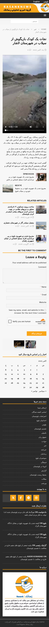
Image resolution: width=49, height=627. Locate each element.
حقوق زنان (42, 437)
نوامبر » (34, 391)
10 (24, 374)
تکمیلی (43, 433)
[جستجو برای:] (24, 21)
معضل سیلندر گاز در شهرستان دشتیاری (19, 223)
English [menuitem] (36, 2)
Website (42, 302)
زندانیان (43, 454)
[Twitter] (13, 498)
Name (43, 287)
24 (24, 383)
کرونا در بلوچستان (39, 466)
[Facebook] (21, 498)
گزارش (43, 470)
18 (18, 378)
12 (12, 374)
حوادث (44, 441)
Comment (42, 267)
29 (37, 387)
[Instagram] (36, 498)
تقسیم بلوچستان (40, 429)
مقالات (44, 479)
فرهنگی (43, 462)
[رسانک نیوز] (24, 11)
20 (6, 378)
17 (24, 378)
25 (18, 383)
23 (31, 383)
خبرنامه (43, 450)
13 (6, 374)
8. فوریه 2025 (26, 217)
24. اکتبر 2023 (38, 50)
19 (12, 378)
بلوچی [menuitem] (46, 2)
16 (31, 378)
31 (24, 387)
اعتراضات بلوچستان (39, 416)
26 (12, 383)
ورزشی (43, 483)
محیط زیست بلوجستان (38, 475)
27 (6, 383)
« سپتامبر (42, 391)
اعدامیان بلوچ (41, 420)
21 (43, 383)
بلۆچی (44, 425)
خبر (45, 445)
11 (18, 374)
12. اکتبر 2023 (26, 226)
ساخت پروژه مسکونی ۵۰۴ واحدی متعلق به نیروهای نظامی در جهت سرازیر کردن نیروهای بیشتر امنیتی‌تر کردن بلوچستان (20, 210)
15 (37, 378)
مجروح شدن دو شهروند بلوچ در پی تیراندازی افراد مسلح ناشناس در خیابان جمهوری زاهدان (19, 238)
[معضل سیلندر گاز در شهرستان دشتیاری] (41, 226)
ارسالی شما (42, 408)
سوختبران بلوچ (41, 458)
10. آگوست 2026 (24, 244)
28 (43, 387)
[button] (45, 15)
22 (37, 383)
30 (31, 387)
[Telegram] (28, 498)
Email (43, 294)
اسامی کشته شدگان (39, 412)
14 (43, 378)
